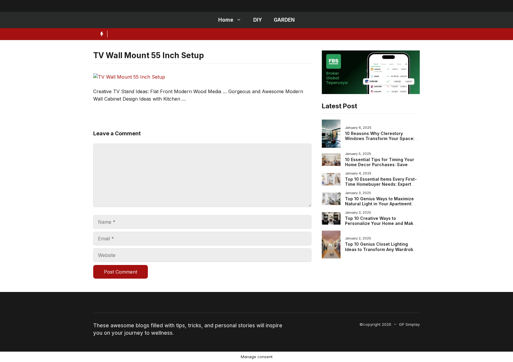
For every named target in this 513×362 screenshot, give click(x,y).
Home (225, 20)
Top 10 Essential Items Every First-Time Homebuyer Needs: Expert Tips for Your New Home (381, 184)
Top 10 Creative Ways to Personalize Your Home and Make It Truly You (382, 223)
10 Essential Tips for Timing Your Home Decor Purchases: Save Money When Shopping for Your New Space (379, 167)
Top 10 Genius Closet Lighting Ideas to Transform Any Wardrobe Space (380, 249)
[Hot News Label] (100, 34)
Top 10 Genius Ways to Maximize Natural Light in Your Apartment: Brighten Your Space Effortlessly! (380, 204)
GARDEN (284, 20)
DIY (257, 20)
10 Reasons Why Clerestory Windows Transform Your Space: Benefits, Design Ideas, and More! (380, 138)
